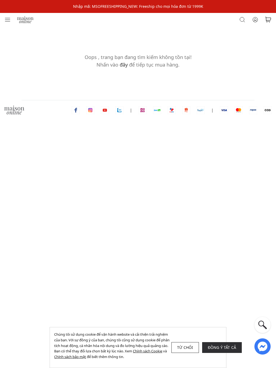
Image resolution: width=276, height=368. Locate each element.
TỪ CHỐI (185, 347)
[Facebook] (76, 109)
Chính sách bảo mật (70, 356)
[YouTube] (105, 109)
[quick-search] (262, 325)
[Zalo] (119, 109)
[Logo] (25, 19)
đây (124, 64)
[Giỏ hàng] (268, 20)
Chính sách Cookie (147, 351)
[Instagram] (90, 109)
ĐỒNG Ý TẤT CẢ (222, 347)
